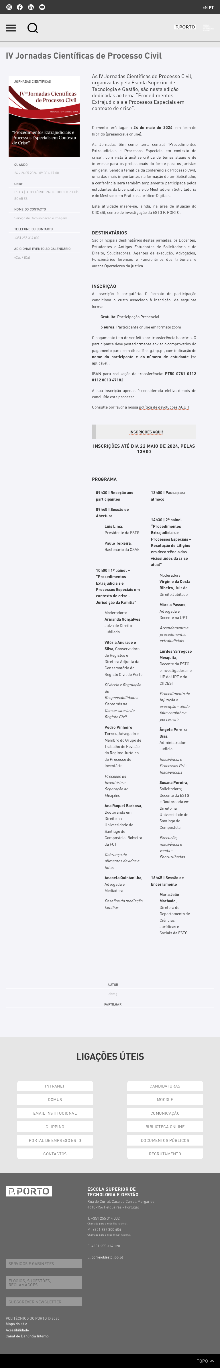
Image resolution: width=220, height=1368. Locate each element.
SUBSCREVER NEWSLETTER (35, 1301)
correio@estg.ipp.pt (107, 1257)
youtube (42, 7)
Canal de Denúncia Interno (27, 1335)
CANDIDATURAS (165, 1085)
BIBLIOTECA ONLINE (165, 1126)
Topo (203, 1361)
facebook (20, 7)
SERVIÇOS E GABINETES (31, 1263)
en (205, 7)
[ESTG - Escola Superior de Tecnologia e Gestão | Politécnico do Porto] (194, 28)
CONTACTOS (55, 1153)
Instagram (8, 7)
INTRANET (55, 1085)
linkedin (31, 7)
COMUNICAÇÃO (165, 1113)
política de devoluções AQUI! (164, 406)
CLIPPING (55, 1126)
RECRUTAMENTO (165, 1153)
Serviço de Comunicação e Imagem (40, 218)
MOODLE (165, 1099)
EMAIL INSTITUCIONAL (55, 1113)
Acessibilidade (17, 1329)
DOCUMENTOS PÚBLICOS (165, 1140)
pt (211, 7)
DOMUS (55, 1099)
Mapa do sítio (16, 1323)
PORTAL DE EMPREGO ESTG (55, 1140)
